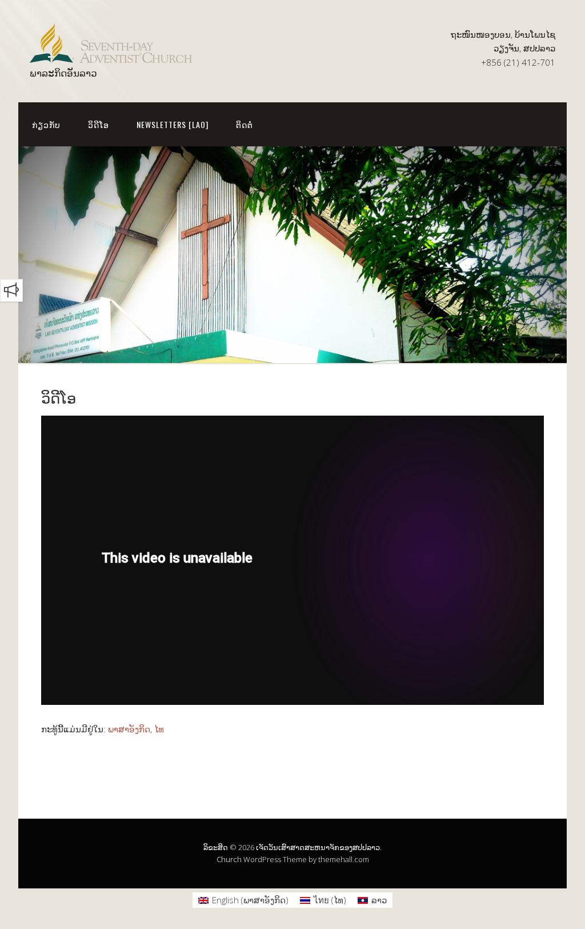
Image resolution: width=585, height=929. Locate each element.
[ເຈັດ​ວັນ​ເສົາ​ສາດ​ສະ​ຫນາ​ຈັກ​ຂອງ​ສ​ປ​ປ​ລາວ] (111, 52)
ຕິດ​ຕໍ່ (244, 124)
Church (229, 859)
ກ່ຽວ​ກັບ (46, 124)
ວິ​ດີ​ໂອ (98, 124)
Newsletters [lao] (173, 124)
